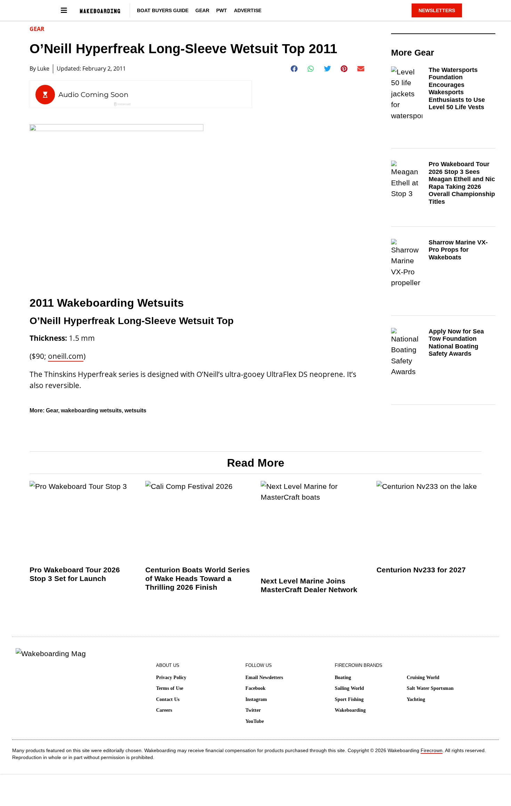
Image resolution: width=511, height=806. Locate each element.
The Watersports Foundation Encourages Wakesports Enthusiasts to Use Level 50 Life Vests (457, 88)
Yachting (416, 699)
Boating (343, 677)
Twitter (253, 710)
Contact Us (167, 699)
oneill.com (65, 356)
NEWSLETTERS (437, 10)
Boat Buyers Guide (162, 10)
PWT (221, 10)
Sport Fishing (349, 699)
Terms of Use (169, 688)
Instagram (256, 699)
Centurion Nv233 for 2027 (421, 570)
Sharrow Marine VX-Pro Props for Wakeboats (458, 250)
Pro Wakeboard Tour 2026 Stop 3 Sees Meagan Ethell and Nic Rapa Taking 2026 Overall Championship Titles (462, 183)
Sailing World (349, 688)
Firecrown (432, 750)
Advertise (247, 10)
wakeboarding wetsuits (91, 410)
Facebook (255, 688)
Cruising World (423, 677)
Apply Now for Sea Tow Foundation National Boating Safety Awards (456, 342)
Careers (164, 710)
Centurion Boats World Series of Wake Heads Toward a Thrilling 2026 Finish (197, 578)
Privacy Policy (171, 677)
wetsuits (135, 410)
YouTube (254, 721)
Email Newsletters (264, 677)
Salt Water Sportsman (430, 688)
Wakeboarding (350, 710)
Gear (202, 10)
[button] (294, 69)
